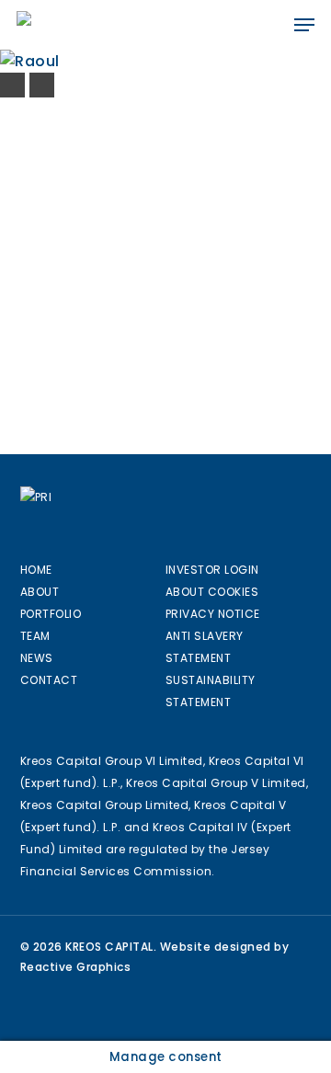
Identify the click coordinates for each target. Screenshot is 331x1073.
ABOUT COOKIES (212, 591)
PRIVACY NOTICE (213, 614)
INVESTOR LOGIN (212, 569)
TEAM (35, 636)
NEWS (36, 658)
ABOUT (40, 591)
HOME (36, 569)
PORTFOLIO (51, 614)
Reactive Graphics (75, 967)
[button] (304, 25)
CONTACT (49, 680)
